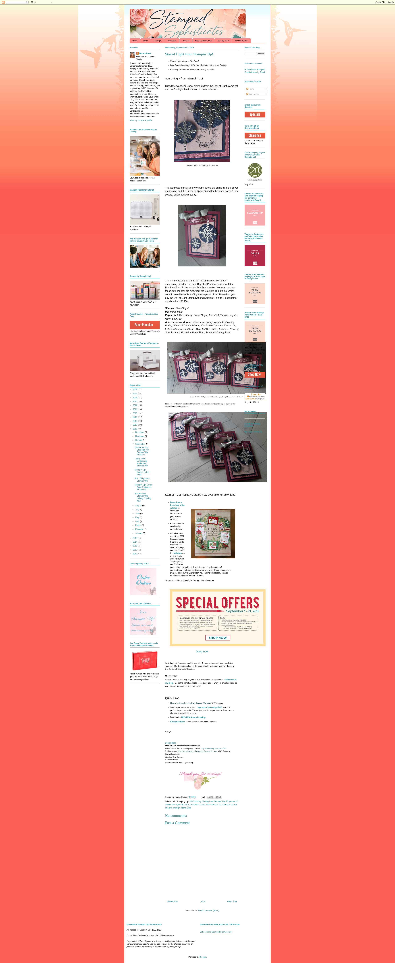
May (137, 517)
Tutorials (185, 41)
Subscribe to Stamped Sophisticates (216, 932)
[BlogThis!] (211, 797)
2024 (135, 397)
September (140, 444)
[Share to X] (214, 797)
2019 (135, 417)
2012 (135, 550)
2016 (135, 429)
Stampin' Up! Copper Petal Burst (141, 472)
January (139, 533)
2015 (135, 538)
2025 (135, 393)
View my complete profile (141, 120)
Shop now (202, 651)
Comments (253, 94)
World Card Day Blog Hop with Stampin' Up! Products (142, 451)
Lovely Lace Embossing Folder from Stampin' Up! (141, 462)
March (138, 525)
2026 (135, 390)
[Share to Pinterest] (220, 797)
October (139, 440)
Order (145, 41)
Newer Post (172, 901)
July (137, 509)
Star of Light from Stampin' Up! (142, 479)
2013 (135, 546)
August (138, 505)
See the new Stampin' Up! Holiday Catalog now (143, 497)
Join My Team (223, 41)
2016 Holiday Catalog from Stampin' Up (207, 801)
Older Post (232, 901)
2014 (135, 542)
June (137, 513)
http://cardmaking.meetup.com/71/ (214, 748)
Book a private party (203, 41)
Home (134, 41)
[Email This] (208, 797)
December (140, 432)
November (140, 436)
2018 (135, 421)
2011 (135, 554)
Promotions (172, 41)
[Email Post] (203, 797)
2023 (135, 401)
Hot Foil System (241, 41)
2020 (135, 413)
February (139, 529)
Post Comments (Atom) (208, 910)
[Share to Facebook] (217, 797)
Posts (251, 89)
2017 (135, 425)
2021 (135, 409)
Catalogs (157, 41)
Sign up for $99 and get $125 (209, 707)
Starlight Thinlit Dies (182, 808)
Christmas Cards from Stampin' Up (205, 804)
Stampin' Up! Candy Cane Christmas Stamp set (143, 487)
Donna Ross (170, 743)
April (137, 521)
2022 (135, 405)
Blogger (203, 957)
